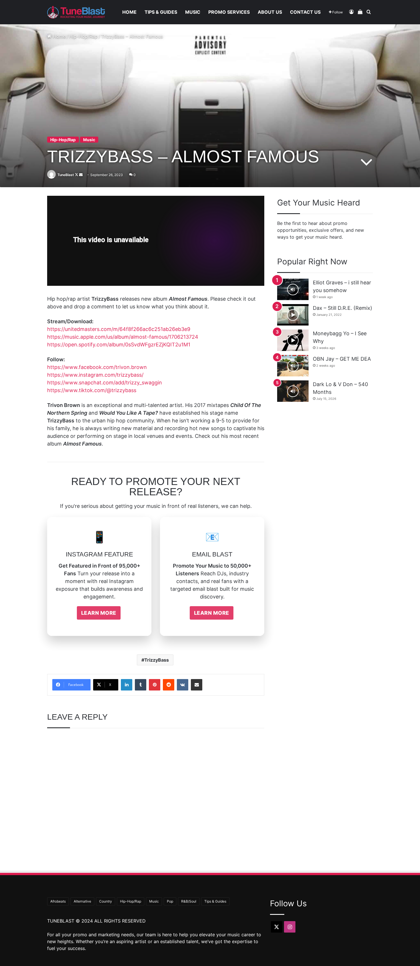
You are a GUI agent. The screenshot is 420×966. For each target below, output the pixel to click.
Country (105, 901)
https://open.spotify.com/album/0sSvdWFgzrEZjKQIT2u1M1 (118, 345)
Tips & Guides (161, 12)
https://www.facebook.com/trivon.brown (97, 367)
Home (129, 12)
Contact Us (305, 12)
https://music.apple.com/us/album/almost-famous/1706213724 (122, 337)
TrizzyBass (156, 660)
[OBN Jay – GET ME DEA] (293, 365)
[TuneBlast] (76, 12)
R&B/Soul (188, 901)
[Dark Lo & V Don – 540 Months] (293, 391)
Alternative (82, 901)
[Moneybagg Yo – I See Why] (293, 340)
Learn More (98, 613)
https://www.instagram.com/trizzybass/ (95, 375)
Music (192, 12)
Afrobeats (58, 901)
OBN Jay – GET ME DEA (342, 359)
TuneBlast (65, 175)
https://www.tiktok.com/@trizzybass (91, 390)
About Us (270, 12)
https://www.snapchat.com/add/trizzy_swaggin (104, 383)
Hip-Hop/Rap (83, 36)
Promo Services (229, 12)
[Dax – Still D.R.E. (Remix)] (293, 315)
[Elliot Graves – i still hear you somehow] (293, 289)
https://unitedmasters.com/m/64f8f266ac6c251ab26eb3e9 (118, 329)
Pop (170, 901)
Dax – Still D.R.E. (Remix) (342, 308)
